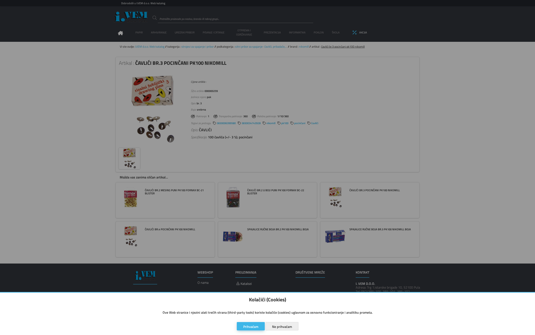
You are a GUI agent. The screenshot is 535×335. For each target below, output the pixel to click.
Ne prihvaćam (282, 326)
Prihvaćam (250, 326)
